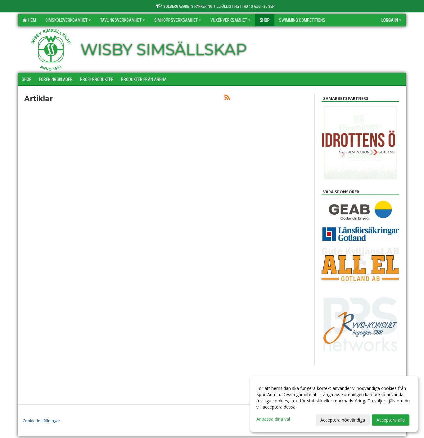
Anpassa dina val (273, 419)
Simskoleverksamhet (66, 20)
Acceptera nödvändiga (342, 420)
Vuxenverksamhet (228, 20)
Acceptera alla (391, 420)
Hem (31, 20)
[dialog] (334, 404)
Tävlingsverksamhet (121, 20)
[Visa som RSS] (227, 98)
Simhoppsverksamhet (176, 20)
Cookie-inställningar (41, 420)
